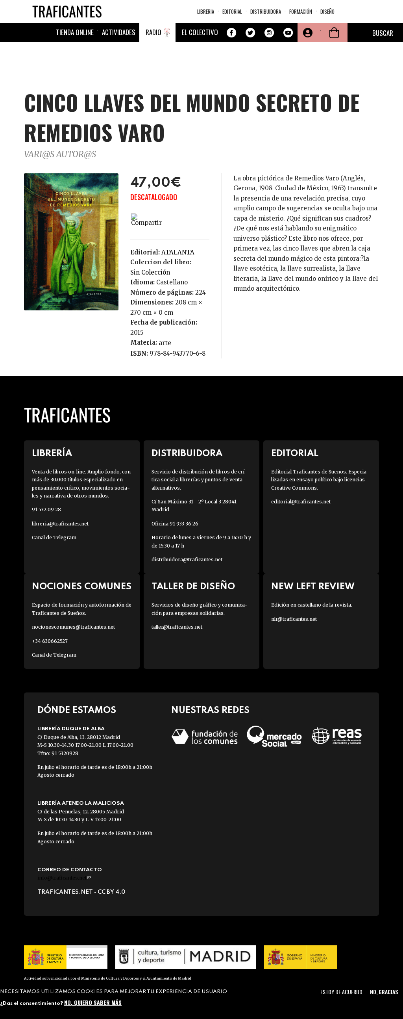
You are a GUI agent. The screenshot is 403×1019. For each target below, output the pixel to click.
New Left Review (313, 586)
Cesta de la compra (334, 32)
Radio (153, 32)
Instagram (269, 32)
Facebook (231, 32)
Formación (300, 11)
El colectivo (200, 32)
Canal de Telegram (54, 537)
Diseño (327, 11)
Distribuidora (265, 11)
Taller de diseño (193, 586)
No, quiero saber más (93, 1002)
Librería (52, 453)
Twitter (250, 32)
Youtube (288, 32)
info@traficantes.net (64, 878)
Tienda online (75, 32)
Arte (165, 343)
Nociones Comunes (81, 586)
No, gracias (384, 991)
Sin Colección (150, 272)
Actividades (118, 32)
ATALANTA (177, 252)
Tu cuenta (307, 32)
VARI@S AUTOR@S (60, 154)
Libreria (205, 11)
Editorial (232, 11)
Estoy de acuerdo (341, 991)
